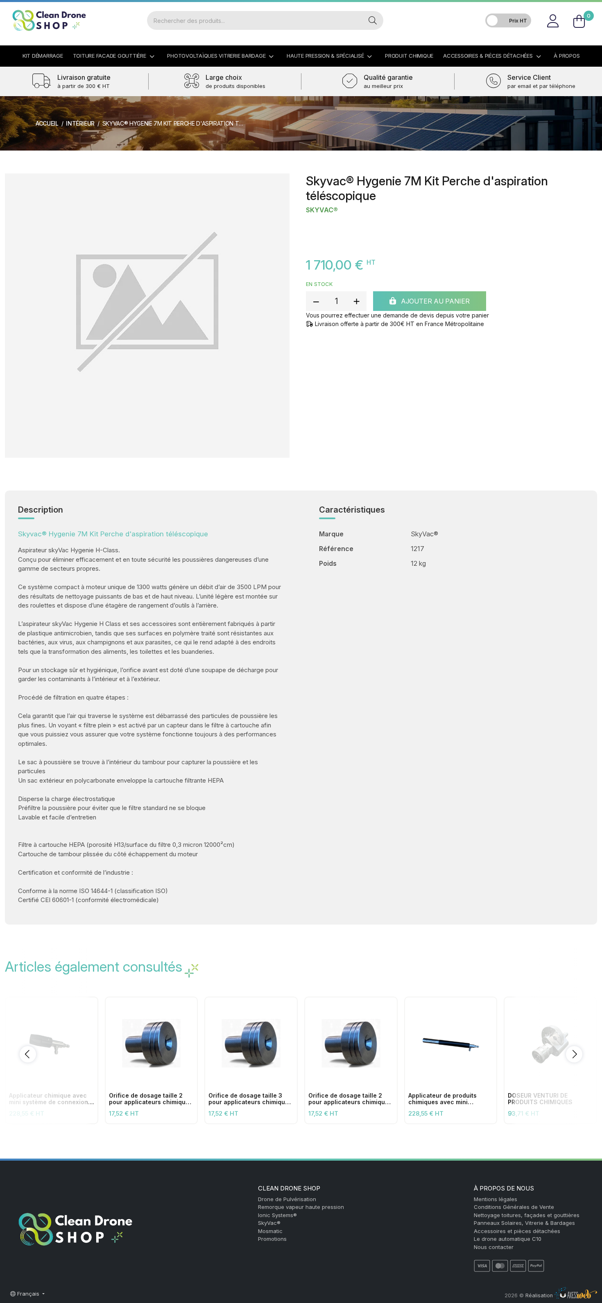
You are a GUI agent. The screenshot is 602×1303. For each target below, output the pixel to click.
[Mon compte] (552, 20)
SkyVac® (322, 210)
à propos (566, 55)
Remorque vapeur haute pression (301, 1207)
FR (587, 10)
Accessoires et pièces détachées (517, 1231)
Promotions (272, 1238)
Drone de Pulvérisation (287, 1199)
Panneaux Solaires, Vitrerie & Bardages (524, 1223)
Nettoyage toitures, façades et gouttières (526, 1215)
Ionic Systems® (277, 1215)
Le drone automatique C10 (507, 1238)
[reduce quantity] (316, 301)
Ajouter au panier (434, 301)
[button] (28, 1054)
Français (28, 1293)
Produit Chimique (409, 55)
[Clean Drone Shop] (49, 20)
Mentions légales (495, 1199)
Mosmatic (270, 1231)
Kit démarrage (43, 55)
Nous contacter (494, 1247)
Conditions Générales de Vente (514, 1207)
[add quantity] (356, 301)
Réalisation (539, 1295)
